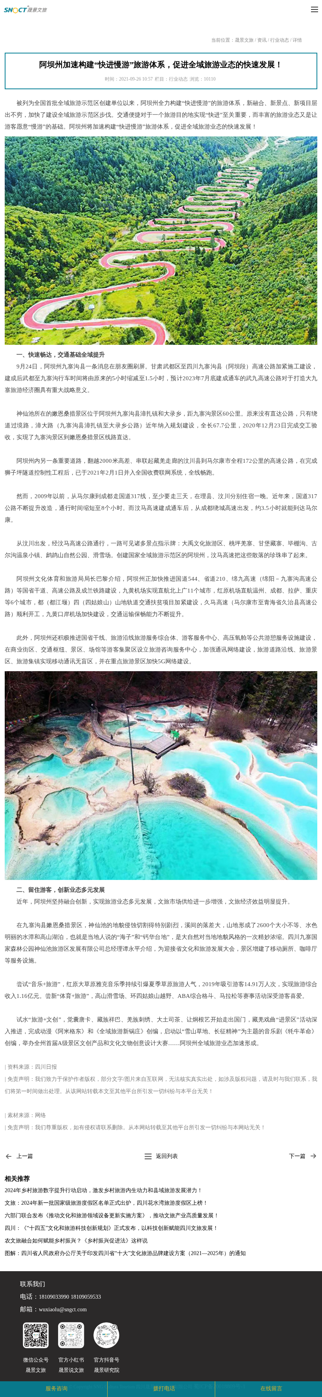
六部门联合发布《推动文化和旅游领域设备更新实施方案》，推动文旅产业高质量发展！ (112, 1215)
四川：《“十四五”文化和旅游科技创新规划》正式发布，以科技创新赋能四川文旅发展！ (111, 1228)
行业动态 (279, 40)
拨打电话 (164, 1388)
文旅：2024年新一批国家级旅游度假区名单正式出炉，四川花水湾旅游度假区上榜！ (106, 1203)
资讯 (262, 40)
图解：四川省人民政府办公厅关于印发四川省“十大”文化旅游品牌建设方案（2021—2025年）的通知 (125, 1253)
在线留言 (271, 1388)
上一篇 (24, 1156)
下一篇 (297, 1156)
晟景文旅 (244, 40)
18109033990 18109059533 (70, 1297)
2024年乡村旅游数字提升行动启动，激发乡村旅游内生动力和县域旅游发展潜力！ (104, 1190)
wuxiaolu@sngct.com (63, 1309)
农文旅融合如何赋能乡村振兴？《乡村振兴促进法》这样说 (76, 1241)
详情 (297, 40)
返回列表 (167, 1156)
